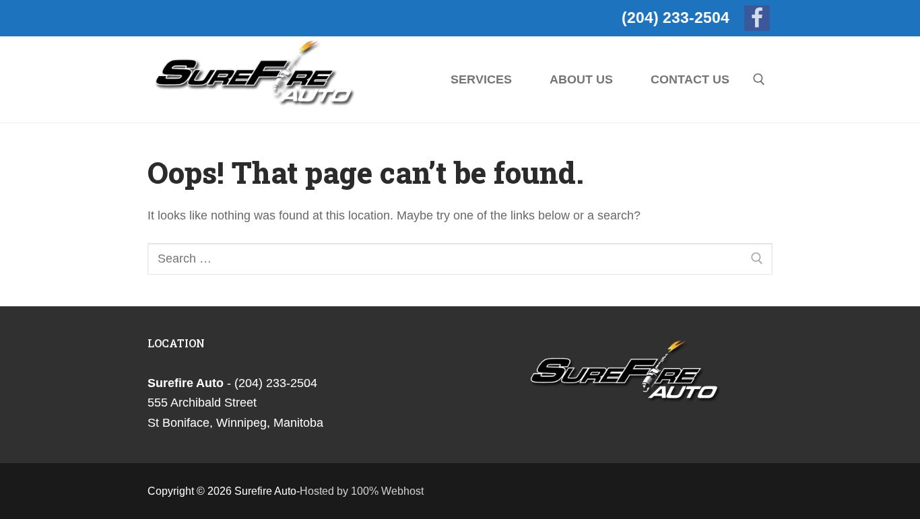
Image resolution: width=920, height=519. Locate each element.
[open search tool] (759, 79)
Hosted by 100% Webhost (362, 491)
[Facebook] (757, 18)
